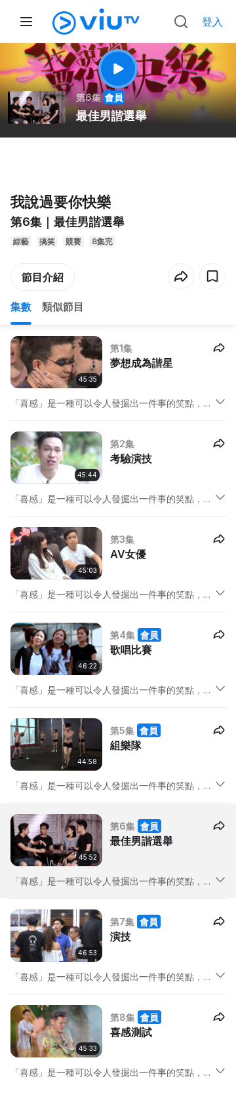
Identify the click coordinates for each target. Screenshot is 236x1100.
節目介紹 (43, 277)
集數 (20, 306)
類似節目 (63, 306)
